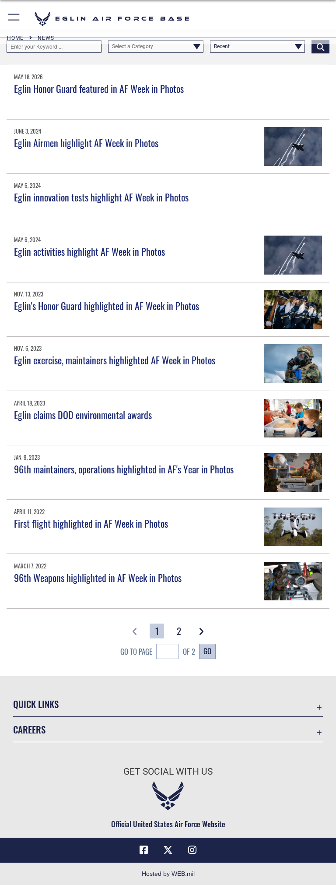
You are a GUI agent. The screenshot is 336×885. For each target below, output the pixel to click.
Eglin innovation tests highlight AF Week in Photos (101, 197)
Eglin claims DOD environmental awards (83, 415)
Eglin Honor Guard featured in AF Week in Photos (99, 88)
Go (207, 650)
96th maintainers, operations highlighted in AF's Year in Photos (124, 469)
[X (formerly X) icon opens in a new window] (168, 850)
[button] (14, 18)
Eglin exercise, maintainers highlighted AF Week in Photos (114, 360)
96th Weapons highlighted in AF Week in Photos (98, 578)
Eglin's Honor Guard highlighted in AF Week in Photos (106, 306)
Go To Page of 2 (157, 651)
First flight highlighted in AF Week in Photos (91, 523)
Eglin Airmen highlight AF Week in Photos (86, 143)
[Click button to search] (320, 46)
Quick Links (36, 704)
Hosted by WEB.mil (168, 873)
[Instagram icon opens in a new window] (192, 850)
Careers (29, 729)
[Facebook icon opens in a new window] (143, 850)
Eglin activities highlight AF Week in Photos (89, 251)
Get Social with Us (168, 771)
